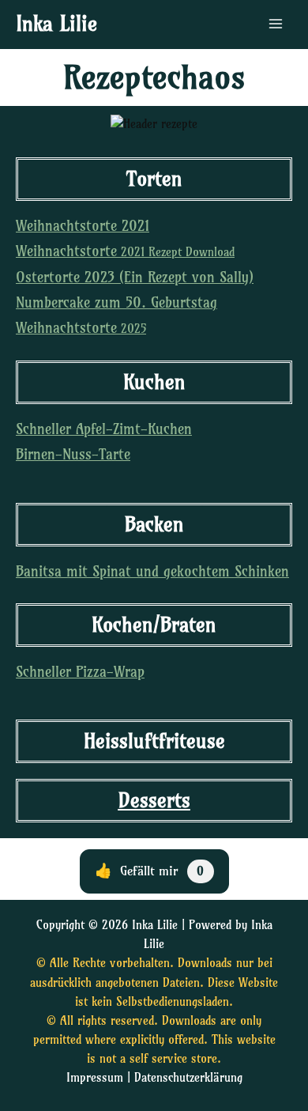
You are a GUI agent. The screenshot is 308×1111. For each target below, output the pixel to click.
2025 (81, 329)
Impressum (94, 1078)
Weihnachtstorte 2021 (82, 226)
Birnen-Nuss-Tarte (73, 454)
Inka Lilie (56, 23)
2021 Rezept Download (125, 252)
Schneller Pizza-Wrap (80, 672)
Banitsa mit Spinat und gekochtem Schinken (152, 571)
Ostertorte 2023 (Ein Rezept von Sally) (135, 277)
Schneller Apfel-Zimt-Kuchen (104, 429)
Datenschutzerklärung (188, 1078)
